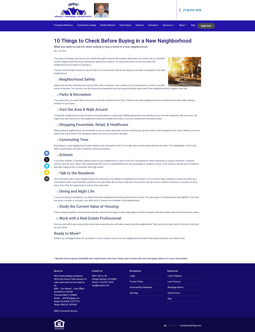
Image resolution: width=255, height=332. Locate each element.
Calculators (153, 25)
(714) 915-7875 (192, 10)
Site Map (134, 293)
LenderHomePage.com (190, 325)
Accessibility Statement (141, 287)
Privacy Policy (136, 281)
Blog (193, 25)
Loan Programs (175, 276)
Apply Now (206, 26)
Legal (132, 276)
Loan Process (174, 281)
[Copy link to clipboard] (46, 178)
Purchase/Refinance (63, 25)
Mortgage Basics (176, 287)
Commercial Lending (86, 25)
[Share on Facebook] (46, 153)
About (182, 25)
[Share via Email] (46, 172)
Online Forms (174, 293)
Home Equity (125, 25)
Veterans (139, 25)
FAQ (169, 298)
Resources (168, 25)
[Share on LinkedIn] (46, 166)
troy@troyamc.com (100, 285)
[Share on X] (46, 159)
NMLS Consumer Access (65, 311)
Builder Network (107, 25)
